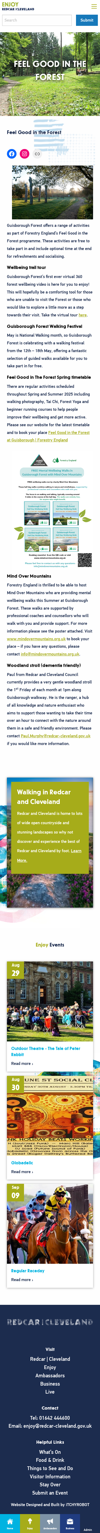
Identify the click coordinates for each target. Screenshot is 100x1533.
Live (50, 1392)
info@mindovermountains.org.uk (50, 654)
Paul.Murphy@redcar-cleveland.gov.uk (55, 736)
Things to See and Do (50, 1468)
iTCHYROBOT (77, 1504)
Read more (21, 1063)
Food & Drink (50, 1460)
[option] (50, 843)
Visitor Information (50, 1477)
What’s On (50, 1452)
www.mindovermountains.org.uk (36, 639)
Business (50, 1384)
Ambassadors (50, 1376)
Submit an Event (50, 1493)
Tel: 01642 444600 (50, 1418)
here (83, 315)
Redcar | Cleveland (50, 1359)
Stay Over (50, 1485)
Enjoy (50, 1367)
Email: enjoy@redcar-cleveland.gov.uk (50, 1426)
